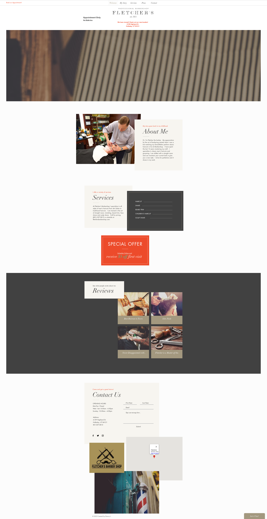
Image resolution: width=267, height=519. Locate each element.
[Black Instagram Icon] (102, 435)
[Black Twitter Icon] (98, 435)
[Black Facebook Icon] (93, 435)
